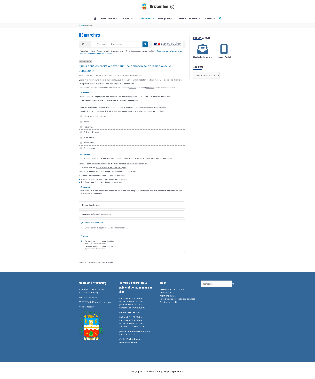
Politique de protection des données (177, 298)
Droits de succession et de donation (140, 51)
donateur (132, 88)
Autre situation (89, 148)
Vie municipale (128, 18)
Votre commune (108, 18)
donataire (150, 88)
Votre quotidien (165, 18)
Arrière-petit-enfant (91, 132)
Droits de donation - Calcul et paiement (100, 247)
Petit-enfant (88, 127)
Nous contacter (86, 306)
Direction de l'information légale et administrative (96, 262)
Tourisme (208, 18)
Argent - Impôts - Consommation (110, 51)
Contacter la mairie (202, 57)
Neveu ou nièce (89, 143)
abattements (129, 84)
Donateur (85, 179)
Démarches (146, 18)
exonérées (103, 164)
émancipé (118, 182)
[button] (220, 18)
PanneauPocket (224, 57)
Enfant (86, 122)
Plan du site (165, 292)
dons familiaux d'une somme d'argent (111, 168)
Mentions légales (168, 295)
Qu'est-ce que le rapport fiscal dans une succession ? (106, 228)
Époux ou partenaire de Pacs (95, 116)
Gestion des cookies (169, 302)
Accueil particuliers (87, 51)
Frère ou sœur (89, 137)
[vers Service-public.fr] (167, 44)
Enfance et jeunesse (188, 18)
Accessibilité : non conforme (173, 289)
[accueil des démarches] (83, 43)
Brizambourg (162, 6)
